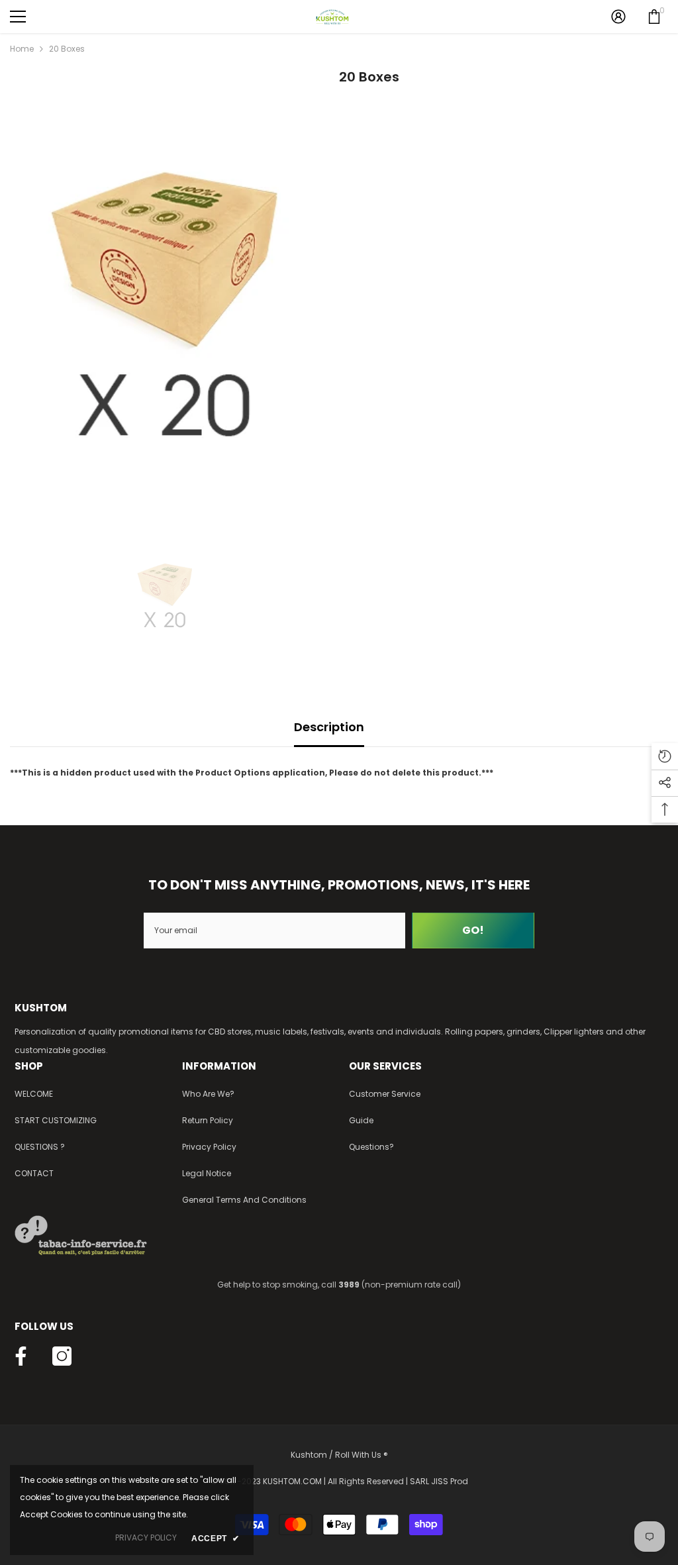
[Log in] (618, 16)
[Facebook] (21, 1356)
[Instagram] (62, 1356)
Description (329, 727)
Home (22, 48)
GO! (473, 930)
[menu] (18, 17)
